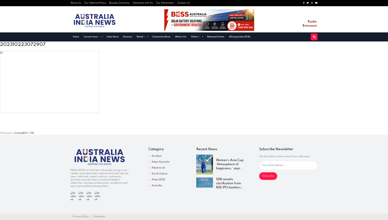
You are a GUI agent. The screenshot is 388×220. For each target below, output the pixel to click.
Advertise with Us (143, 3)
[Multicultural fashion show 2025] (209, 20)
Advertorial (158, 168)
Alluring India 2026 (239, 37)
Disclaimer (99, 216)
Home (76, 37)
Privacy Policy (81, 216)
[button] (102, 37)
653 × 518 (28, 133)
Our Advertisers (165, 3)
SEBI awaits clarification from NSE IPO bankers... (229, 183)
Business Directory (119, 3)
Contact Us (183, 3)
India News (112, 37)
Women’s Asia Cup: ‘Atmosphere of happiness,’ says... (230, 164)
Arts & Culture (159, 174)
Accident (157, 156)
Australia (157, 185)
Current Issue (91, 37)
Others (195, 37)
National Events (215, 37)
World (140, 37)
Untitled (18, 133)
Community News (161, 37)
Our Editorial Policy (95, 3)
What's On (180, 37)
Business (127, 37)
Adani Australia (160, 162)
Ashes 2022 (158, 180)
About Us (75, 3)
